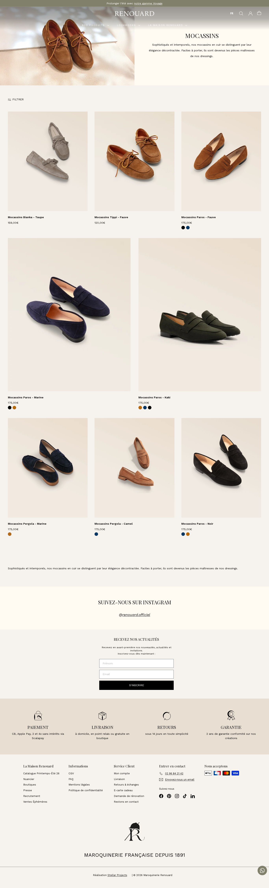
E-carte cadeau (123, 790)
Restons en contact (126, 801)
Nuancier (28, 779)
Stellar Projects (117, 875)
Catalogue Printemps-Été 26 (41, 773)
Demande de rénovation (129, 796)
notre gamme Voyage (148, 3)
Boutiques (29, 784)
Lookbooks (127, 25)
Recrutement (31, 796)
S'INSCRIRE (136, 685)
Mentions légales (79, 784)
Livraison (119, 779)
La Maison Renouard (166, 25)
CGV (71, 773)
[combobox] (231, 13)
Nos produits (94, 25)
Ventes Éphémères (35, 801)
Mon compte (122, 773)
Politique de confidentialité (86, 790)
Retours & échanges (126, 784)
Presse (27, 790)
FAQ (71, 779)
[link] (183, 227)
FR (231, 13)
